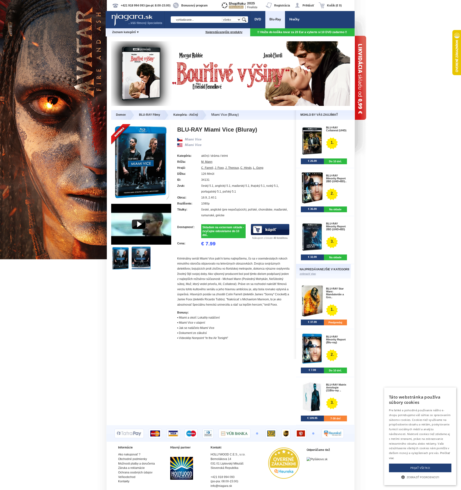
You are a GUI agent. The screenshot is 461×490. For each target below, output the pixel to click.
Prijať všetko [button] (420, 468)
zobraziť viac (308, 273)
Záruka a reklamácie (131, 468)
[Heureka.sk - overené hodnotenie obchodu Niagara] (283, 477)
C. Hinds (246, 167)
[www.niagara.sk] (137, 25)
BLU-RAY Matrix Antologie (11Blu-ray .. (336, 387)
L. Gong (258, 167)
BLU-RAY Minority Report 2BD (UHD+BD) (336, 226)
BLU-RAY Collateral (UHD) (336, 129)
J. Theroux (232, 167)
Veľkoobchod (126, 477)
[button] (420, 477)
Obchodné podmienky (132, 459)
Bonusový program (194, 5)
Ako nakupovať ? (129, 454)
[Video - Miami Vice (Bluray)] (141, 243)
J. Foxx (219, 167)
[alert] (420, 436)
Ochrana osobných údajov (135, 472)
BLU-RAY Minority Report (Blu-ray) (336, 339)
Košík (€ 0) (334, 5)
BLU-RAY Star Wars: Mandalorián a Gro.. (335, 293)
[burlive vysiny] (230, 105)
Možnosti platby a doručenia (136, 463)
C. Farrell (207, 167)
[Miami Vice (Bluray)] (121, 268)
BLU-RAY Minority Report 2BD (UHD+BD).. (336, 178)
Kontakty (123, 481)
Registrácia (282, 5)
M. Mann (206, 161)
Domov (121, 114)
